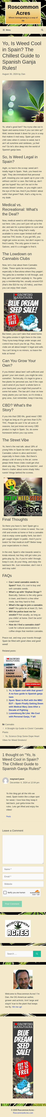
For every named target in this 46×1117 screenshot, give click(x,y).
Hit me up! (17, 1007)
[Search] (37, 954)
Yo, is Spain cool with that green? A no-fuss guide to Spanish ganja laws (26, 693)
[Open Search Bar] (42, 30)
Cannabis (9, 724)
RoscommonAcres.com (23, 1113)
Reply (8, 816)
